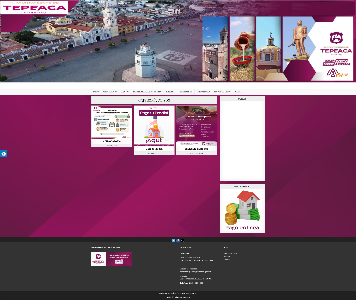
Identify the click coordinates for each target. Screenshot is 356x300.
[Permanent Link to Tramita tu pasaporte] (196, 126)
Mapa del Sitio (230, 254)
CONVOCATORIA (112, 141)
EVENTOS (125, 92)
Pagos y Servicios (222, 92)
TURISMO (170, 92)
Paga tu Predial (154, 148)
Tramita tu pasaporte (196, 148)
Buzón (227, 256)
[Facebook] (178, 240)
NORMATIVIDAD (203, 92)
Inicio (96, 92)
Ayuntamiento (110, 92)
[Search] (182, 240)
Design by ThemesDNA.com (178, 297)
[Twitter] (173, 240)
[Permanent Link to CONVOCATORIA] (112, 122)
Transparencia (185, 92)
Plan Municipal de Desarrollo (147, 92)
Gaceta (238, 92)
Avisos (112, 112)
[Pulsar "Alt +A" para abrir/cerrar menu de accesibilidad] (3, 153)
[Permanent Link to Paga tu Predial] (154, 126)
